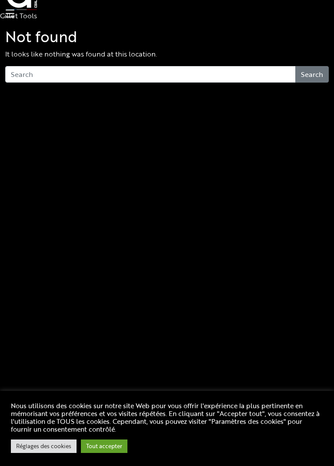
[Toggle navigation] (8, 14)
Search (312, 74)
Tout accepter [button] (104, 446)
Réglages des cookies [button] (43, 446)
